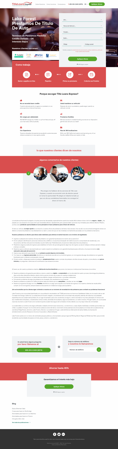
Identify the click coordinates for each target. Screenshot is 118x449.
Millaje (63, 42)
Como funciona (51, 4)
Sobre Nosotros (40, 4)
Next (89, 173)
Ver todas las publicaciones (20, 422)
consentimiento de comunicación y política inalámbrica (84, 50)
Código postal (87, 42)
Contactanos (61, 4)
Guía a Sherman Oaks (18, 408)
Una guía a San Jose (18, 419)
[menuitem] (85, 4)
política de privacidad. (84, 51)
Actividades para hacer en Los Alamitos (24, 413)
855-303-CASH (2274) (33, 350)
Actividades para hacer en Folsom (22, 416)
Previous (28, 173)
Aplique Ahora (96, 4)
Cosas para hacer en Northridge (21, 411)
